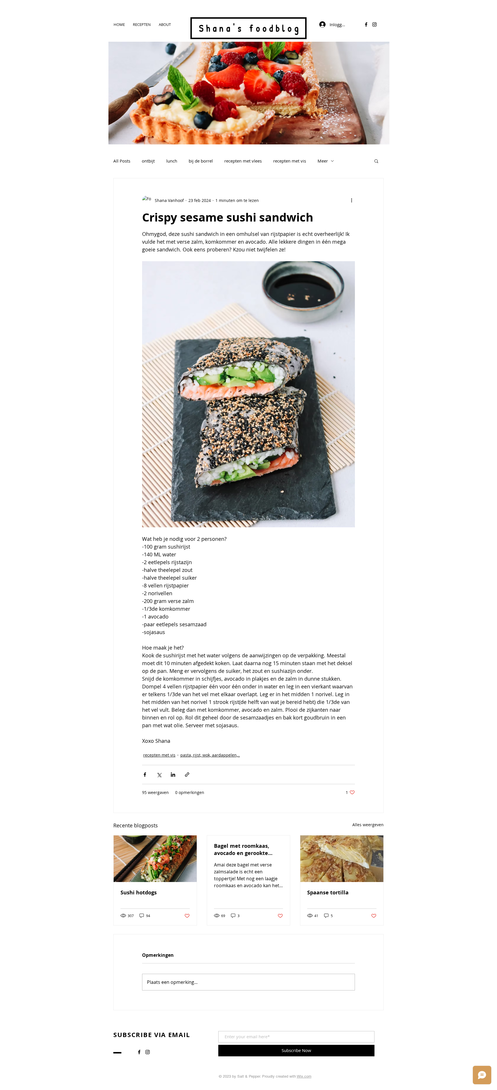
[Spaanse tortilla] (341, 858)
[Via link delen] (187, 774)
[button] (376, 161)
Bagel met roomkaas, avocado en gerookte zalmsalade (241, 849)
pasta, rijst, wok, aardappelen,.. (210, 755)
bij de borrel (201, 161)
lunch (171, 161)
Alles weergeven (368, 824)
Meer (323, 161)
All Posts (121, 161)
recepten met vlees (243, 161)
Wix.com (304, 1076)
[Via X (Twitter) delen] (159, 774)
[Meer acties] (351, 200)
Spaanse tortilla (328, 892)
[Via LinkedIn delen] (173, 774)
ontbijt (148, 161)
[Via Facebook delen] (145, 774)
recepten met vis (289, 161)
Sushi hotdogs (139, 892)
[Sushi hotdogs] (155, 858)
